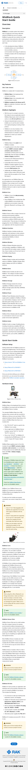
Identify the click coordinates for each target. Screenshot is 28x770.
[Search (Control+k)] (26, 3)
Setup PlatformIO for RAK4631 (12, 367)
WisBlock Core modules (15, 612)
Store (21, 3)
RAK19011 (6, 466)
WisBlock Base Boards (15, 482)
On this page (6, 13)
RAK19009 (9, 464)
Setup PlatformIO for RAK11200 (13, 370)
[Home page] (3, 8)
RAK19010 (16, 464)
